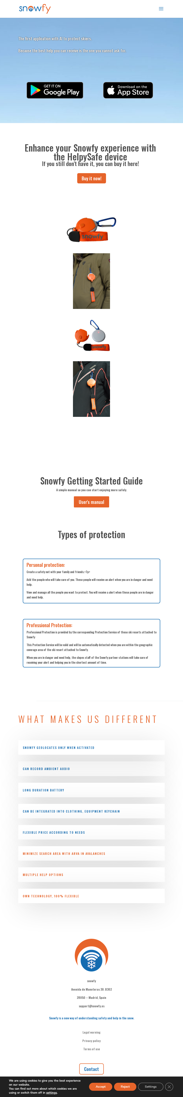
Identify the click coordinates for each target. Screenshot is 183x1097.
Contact (91, 1069)
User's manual (91, 502)
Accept (101, 1087)
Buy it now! (92, 178)
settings (51, 1093)
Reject (125, 1087)
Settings (151, 1087)
